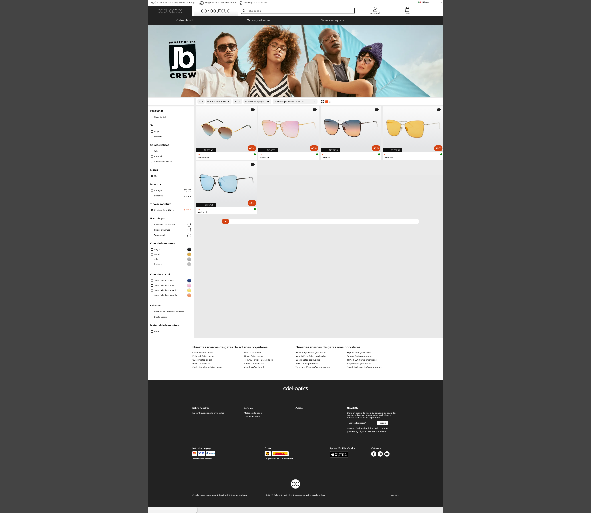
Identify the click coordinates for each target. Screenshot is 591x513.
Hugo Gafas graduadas (359, 363)
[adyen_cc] (194, 453)
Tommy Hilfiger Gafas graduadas (313, 367)
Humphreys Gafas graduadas (311, 352)
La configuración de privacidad (208, 413)
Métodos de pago (253, 413)
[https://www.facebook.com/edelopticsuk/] (373, 454)
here (383, 431)
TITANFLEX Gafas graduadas (362, 360)
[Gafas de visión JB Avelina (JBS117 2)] (226, 182)
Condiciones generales (204, 495)
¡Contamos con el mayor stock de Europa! (176, 2)
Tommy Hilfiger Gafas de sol (258, 360)
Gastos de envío (252, 416)
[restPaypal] (210, 453)
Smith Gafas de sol (254, 363)
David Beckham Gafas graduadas (364, 367)
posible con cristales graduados (169, 312)
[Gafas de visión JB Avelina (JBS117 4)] (413, 127)
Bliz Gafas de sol (252, 352)
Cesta (407, 13)
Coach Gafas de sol (254, 367)
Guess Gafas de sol (202, 360)
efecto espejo (160, 317)
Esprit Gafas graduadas (359, 352)
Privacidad (222, 495)
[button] (170, 11)
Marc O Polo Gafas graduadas (311, 356)
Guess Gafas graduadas (308, 360)
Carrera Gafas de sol (202, 352)
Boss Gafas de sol (201, 363)
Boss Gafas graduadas (307, 363)
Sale (156, 151)
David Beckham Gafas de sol (207, 367)
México (425, 2)
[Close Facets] (171, 101)
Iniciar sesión (375, 13)
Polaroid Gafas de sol (203, 356)
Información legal (238, 495)
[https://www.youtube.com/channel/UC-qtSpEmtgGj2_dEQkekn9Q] (387, 454)
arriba (394, 495)
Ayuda (299, 408)
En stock (158, 156)
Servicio (248, 408)
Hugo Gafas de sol (253, 356)
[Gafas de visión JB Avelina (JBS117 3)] (351, 127)
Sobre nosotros (200, 408)
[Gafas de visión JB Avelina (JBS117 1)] (288, 127)
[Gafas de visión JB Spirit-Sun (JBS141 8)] (226, 127)
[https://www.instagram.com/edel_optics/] (380, 454)
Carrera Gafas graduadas (359, 356)
